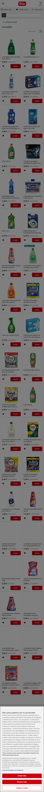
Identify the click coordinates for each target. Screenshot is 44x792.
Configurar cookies (22, 788)
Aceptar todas (22, 776)
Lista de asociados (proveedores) (12, 770)
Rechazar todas (22, 782)
